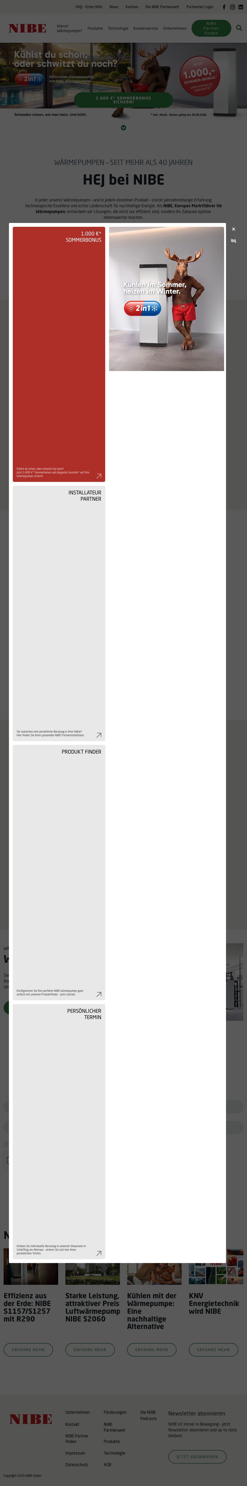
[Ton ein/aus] (233, 241)
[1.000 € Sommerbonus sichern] (166, 743)
